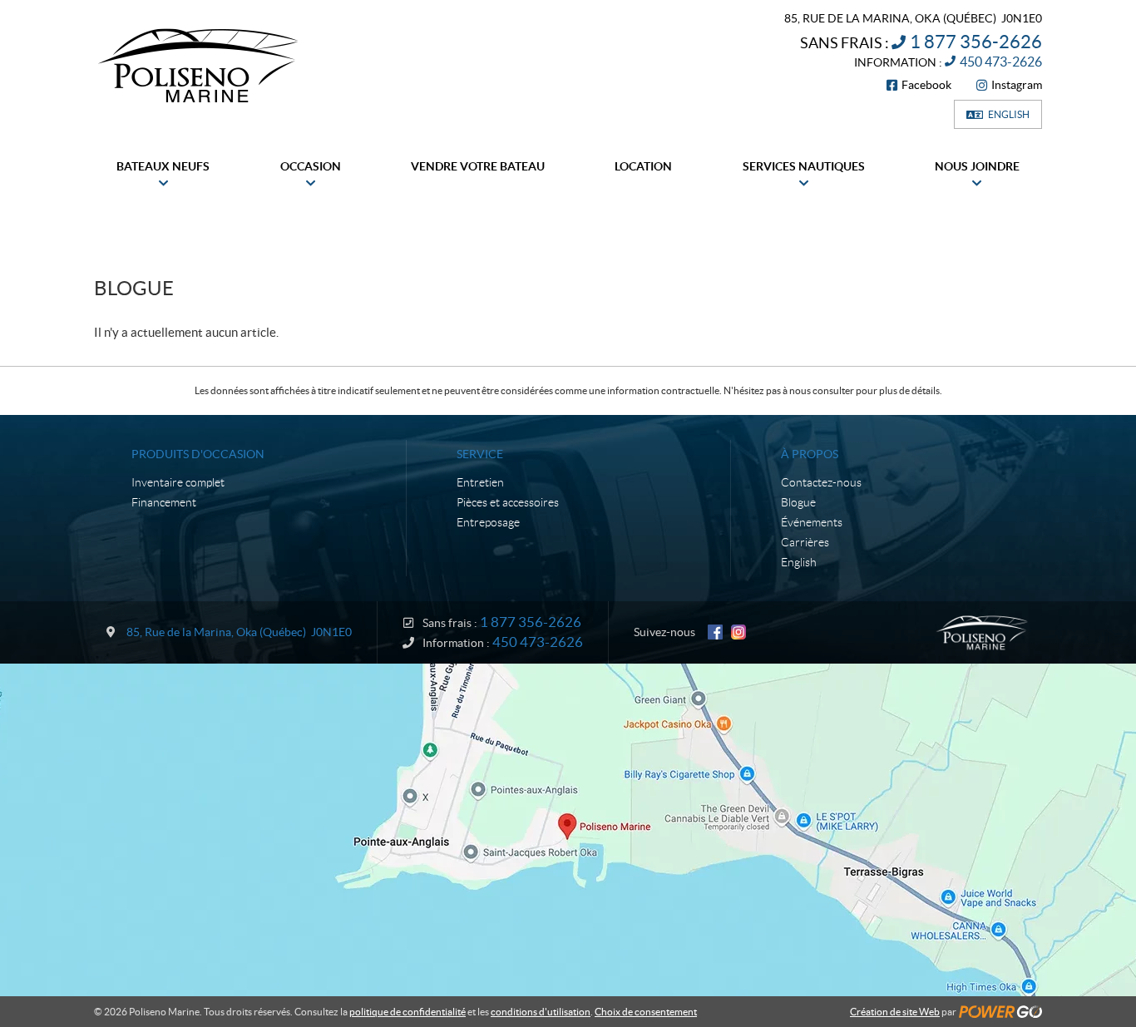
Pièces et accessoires (508, 502)
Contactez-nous (821, 482)
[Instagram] (738, 632)
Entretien (480, 482)
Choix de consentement (646, 1011)
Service (480, 454)
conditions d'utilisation (540, 1011)
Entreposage (488, 522)
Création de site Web (895, 1011)
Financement (163, 502)
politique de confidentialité (407, 1011)
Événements (811, 522)
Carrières (805, 542)
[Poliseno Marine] (198, 65)
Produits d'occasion (197, 454)
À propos (809, 454)
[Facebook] (715, 632)
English (1009, 114)
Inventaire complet (178, 482)
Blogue (798, 502)
